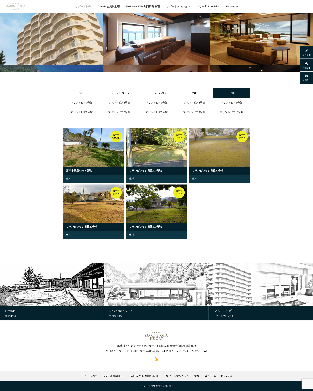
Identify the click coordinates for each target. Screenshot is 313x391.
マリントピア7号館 (119, 112)
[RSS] (156, 359)
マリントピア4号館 (194, 102)
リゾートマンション (178, 6)
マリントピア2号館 (119, 102)
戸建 (194, 93)
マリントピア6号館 (81, 112)
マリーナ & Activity (207, 6)
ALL (81, 93)
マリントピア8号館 (156, 112)
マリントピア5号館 (231, 102)
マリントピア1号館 (81, 102)
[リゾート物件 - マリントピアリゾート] (15, 6)
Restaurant (231, 6)
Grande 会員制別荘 (108, 6)
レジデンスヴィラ (119, 93)
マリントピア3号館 (156, 102)
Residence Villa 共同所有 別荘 (143, 6)
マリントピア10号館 (231, 112)
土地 (68, 178)
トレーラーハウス (156, 93)
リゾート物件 (83, 6)
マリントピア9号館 (194, 112)
